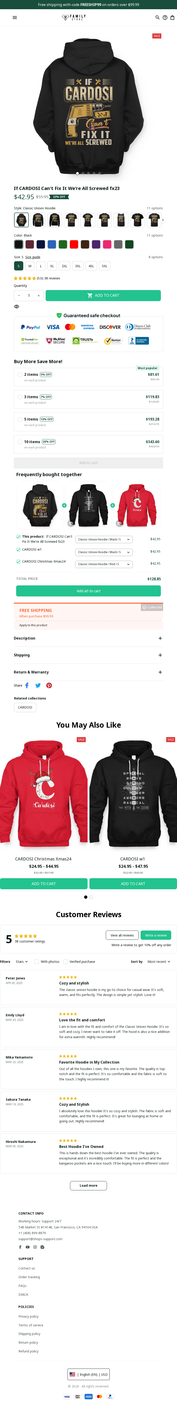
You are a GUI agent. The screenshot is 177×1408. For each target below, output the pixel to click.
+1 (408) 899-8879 (32, 1233)
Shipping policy (29, 1333)
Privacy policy (28, 1316)
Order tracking (29, 1277)
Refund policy (28, 1351)
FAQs (22, 1286)
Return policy (28, 1342)
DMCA (23, 1294)
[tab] (77, 173)
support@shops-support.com (40, 1239)
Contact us (26, 1268)
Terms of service (30, 1325)
